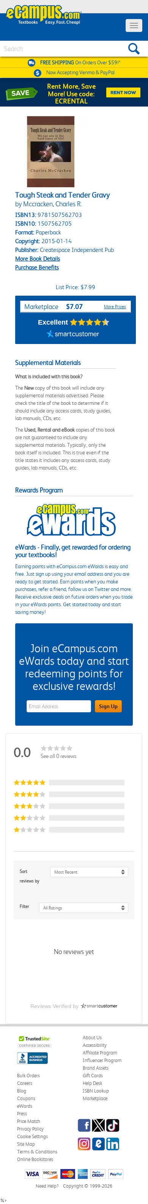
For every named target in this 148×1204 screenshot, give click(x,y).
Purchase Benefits (37, 267)
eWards (24, 1106)
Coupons (26, 1098)
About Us (92, 1037)
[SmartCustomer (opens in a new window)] (72, 334)
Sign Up (108, 706)
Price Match (28, 1121)
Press (22, 1113)
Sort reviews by (29, 876)
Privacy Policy (30, 1129)
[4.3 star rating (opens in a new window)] (90, 322)
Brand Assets (96, 1068)
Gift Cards (93, 1075)
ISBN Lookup (96, 1091)
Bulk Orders (28, 1075)
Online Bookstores (35, 1159)
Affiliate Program (100, 1053)
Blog (21, 1091)
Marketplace (95, 1098)
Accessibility (95, 1045)
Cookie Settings (32, 1136)
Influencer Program (102, 1060)
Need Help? (47, 1186)
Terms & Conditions (37, 1152)
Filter (24, 906)
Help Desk (92, 1083)
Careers (24, 1083)
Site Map (26, 1144)
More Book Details (37, 258)
